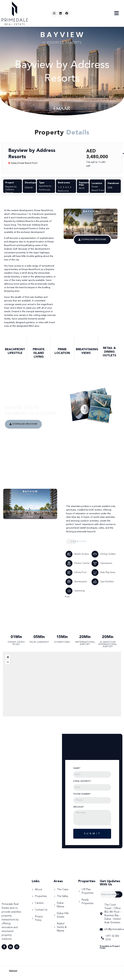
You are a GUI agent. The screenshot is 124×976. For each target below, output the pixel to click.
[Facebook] (67, 13)
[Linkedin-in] (10, 946)
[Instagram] (54, 13)
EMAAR (13, 971)
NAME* (76, 768)
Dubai (14, 163)
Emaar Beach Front (27, 163)
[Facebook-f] (4, 946)
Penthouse (44, 190)
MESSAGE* (78, 807)
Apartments (45, 186)
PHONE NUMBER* (82, 794)
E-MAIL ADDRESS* (82, 781)
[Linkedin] (60, 13)
